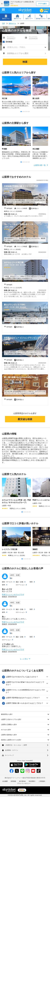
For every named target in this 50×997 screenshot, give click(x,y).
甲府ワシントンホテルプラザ (13, 594)
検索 (25, 61)
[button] (25, 47)
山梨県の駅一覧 (40, 165)
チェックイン (10, 36)
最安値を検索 (25, 419)
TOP (3, 23)
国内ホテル (12, 23)
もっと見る (24, 659)
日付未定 (9, 42)
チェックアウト (33, 36)
